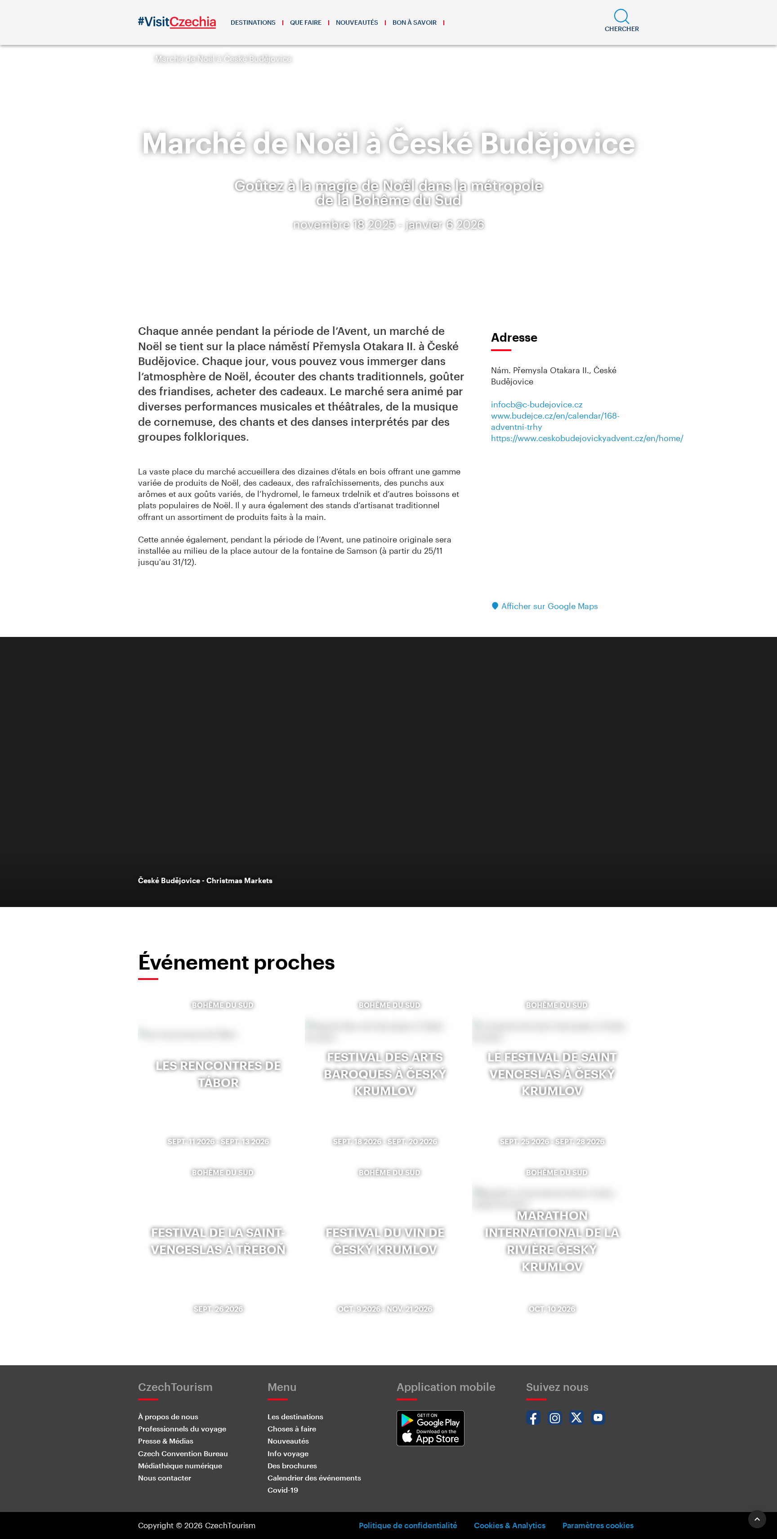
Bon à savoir (415, 22)
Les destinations (295, 1416)
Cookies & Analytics (509, 1525)
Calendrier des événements (314, 1477)
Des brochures (292, 1465)
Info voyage (288, 1453)
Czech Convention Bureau (183, 1453)
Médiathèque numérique (180, 1465)
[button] (622, 22)
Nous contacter (164, 1477)
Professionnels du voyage (182, 1428)
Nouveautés (357, 22)
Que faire (306, 22)
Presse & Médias (165, 1440)
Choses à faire (292, 1428)
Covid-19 (283, 1489)
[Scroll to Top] (757, 1519)
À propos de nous (168, 1416)
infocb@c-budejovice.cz (537, 404)
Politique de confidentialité (408, 1525)
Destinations (253, 22)
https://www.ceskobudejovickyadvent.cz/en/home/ (587, 438)
